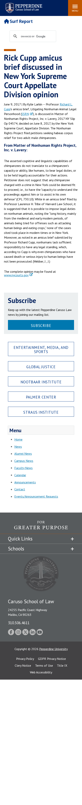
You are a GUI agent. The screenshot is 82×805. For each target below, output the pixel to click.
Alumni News (23, 454)
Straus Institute (41, 412)
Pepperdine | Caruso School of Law (23, 5)
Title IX (62, 665)
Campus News (23, 461)
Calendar (20, 475)
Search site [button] (11, 6)
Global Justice (41, 366)
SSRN (25, 114)
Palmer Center (41, 397)
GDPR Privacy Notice (52, 659)
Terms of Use (44, 665)
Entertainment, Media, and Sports (41, 349)
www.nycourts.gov (16, 275)
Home (18, 439)
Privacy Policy (25, 659)
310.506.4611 (18, 622)
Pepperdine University (53, 649)
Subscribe (41, 325)
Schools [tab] (16, 548)
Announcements (25, 482)
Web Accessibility (41, 672)
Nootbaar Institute (41, 381)
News (18, 447)
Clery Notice (23, 665)
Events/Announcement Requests (36, 496)
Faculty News (23, 468)
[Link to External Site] (41, 527)
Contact (19, 489)
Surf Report (21, 21)
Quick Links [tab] (20, 538)
